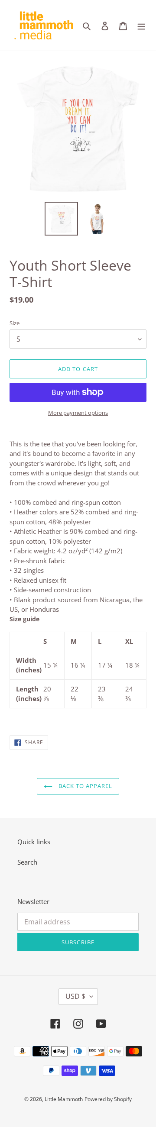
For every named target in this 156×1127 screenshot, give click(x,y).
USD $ (75, 996)
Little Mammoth (64, 1099)
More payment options (78, 413)
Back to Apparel (85, 786)
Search (27, 862)
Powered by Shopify (108, 1099)
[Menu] (141, 25)
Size (15, 323)
